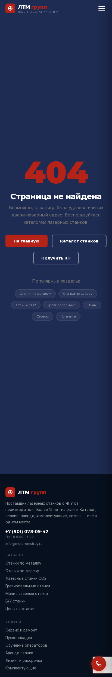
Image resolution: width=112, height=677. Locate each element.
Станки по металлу (35, 294)
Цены (92, 305)
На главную (26, 241)
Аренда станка (19, 653)
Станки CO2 (26, 305)
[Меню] (102, 8)
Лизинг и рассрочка (23, 660)
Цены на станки (20, 609)
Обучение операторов (26, 645)
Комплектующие (20, 668)
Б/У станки (15, 601)
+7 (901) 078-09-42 (26, 531)
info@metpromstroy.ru (23, 544)
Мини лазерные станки (26, 593)
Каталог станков (79, 241)
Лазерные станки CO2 (25, 578)
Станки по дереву (77, 294)
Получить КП (56, 258)
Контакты (68, 316)
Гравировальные (62, 305)
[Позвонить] (98, 663)
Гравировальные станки (27, 586)
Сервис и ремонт (21, 630)
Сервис (42, 316)
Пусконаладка (18, 638)
